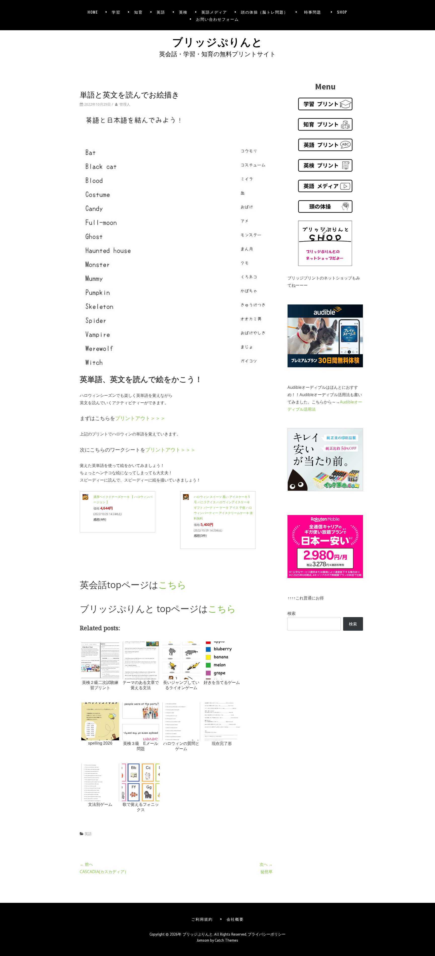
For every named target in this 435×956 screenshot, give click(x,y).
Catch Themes (226, 940)
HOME (93, 12)
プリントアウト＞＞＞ (140, 418)
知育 (138, 12)
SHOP (342, 12)
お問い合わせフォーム (217, 19)
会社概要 (235, 919)
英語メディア (214, 12)
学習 (116, 12)
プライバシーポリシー (266, 934)
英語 (161, 12)
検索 (291, 613)
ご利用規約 (202, 919)
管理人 (125, 104)
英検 (183, 12)
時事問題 (313, 12)
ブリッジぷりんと (217, 41)
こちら (172, 585)
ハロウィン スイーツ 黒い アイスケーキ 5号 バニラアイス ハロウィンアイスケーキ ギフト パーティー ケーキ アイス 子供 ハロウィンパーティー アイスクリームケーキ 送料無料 (223, 508)
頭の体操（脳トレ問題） (264, 12)
